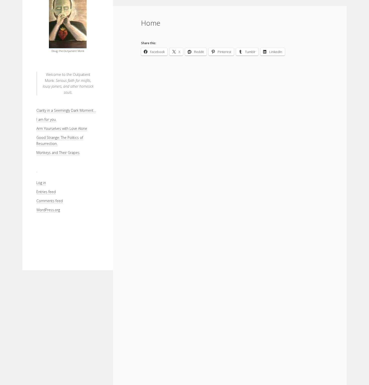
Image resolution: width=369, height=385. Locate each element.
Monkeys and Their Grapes (58, 152)
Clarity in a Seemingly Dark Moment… (66, 110)
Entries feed (46, 191)
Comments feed (49, 200)
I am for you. (46, 119)
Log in (41, 182)
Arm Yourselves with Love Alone (61, 128)
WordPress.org (48, 209)
